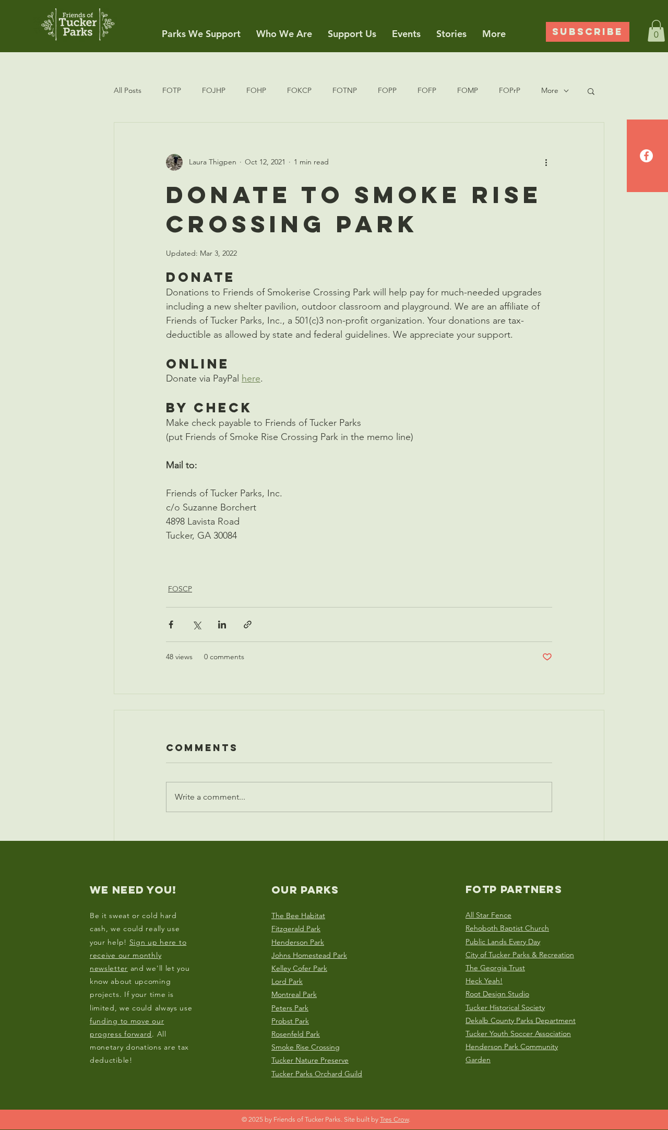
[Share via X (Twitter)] (196, 624)
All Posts (127, 90)
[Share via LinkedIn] (222, 624)
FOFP (427, 90)
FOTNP (344, 90)
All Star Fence (488, 915)
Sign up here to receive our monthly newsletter (138, 955)
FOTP (171, 90)
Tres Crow (394, 1119)
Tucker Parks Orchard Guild (316, 1073)
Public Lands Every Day (503, 941)
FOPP (387, 90)
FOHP (256, 90)
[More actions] (546, 162)
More (549, 90)
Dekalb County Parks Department (521, 1020)
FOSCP (180, 588)
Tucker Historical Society (505, 1007)
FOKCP (299, 90)
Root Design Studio (497, 993)
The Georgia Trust (495, 967)
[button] (201, 34)
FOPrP (509, 90)
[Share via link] (248, 624)
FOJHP (213, 90)
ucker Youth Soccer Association (520, 1033)
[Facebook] (646, 155)
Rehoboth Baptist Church (507, 928)
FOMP (467, 90)
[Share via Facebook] (171, 624)
